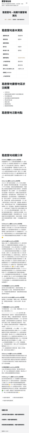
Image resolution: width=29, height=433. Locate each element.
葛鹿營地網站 (21, 58)
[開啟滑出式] (26, 3)
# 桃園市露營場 (6, 397)
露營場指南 (6, 1)
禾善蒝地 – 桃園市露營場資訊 (9, 419)
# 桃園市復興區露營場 (8, 400)
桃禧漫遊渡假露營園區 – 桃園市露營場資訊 (13, 424)
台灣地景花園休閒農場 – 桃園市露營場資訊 (13, 414)
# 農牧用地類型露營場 (18, 397)
